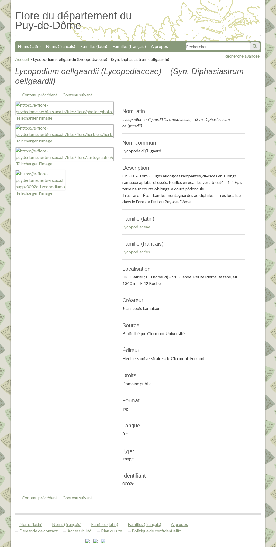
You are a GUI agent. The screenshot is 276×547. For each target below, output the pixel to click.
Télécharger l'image (34, 117)
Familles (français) (129, 46)
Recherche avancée (242, 55)
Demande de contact (38, 530)
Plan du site (111, 530)
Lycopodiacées (136, 251)
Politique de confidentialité (157, 530)
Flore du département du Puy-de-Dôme (73, 20)
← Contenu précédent (37, 94)
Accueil (22, 59)
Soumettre (255, 46)
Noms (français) (60, 46)
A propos (159, 46)
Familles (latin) (93, 46)
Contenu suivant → (80, 94)
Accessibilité (79, 530)
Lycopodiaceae (136, 226)
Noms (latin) (29, 46)
